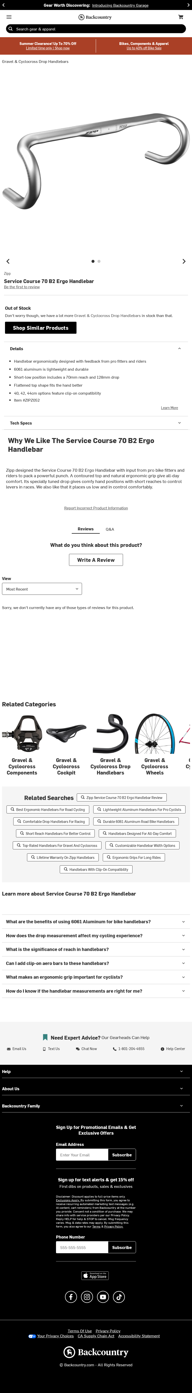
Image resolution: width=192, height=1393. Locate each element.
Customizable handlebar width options (145, 845)
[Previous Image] (8, 261)
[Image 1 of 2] (93, 261)
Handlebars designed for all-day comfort (140, 833)
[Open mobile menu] (9, 17)
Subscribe (122, 1154)
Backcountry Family (21, 1105)
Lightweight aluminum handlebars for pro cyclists (142, 809)
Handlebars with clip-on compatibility (99, 869)
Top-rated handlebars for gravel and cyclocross (59, 845)
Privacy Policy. (113, 1226)
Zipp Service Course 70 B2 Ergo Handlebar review (124, 797)
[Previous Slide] (3, 4)
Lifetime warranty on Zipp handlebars (65, 857)
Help (6, 1071)
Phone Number (70, 1236)
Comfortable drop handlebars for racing (54, 821)
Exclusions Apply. (68, 1200)
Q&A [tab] (110, 529)
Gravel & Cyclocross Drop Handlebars (35, 61)
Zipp (7, 273)
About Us (11, 1088)
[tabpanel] (96, 580)
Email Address (70, 1144)
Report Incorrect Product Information (96, 507)
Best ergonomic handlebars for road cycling (50, 809)
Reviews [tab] (86, 528)
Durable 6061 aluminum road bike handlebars (138, 821)
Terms (96, 1226)
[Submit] (10, 29)
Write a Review (96, 559)
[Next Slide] (188, 4)
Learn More (169, 407)
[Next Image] (184, 261)
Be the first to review (22, 286)
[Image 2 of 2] (99, 261)
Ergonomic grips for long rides (136, 857)
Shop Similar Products (40, 327)
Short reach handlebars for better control (58, 833)
